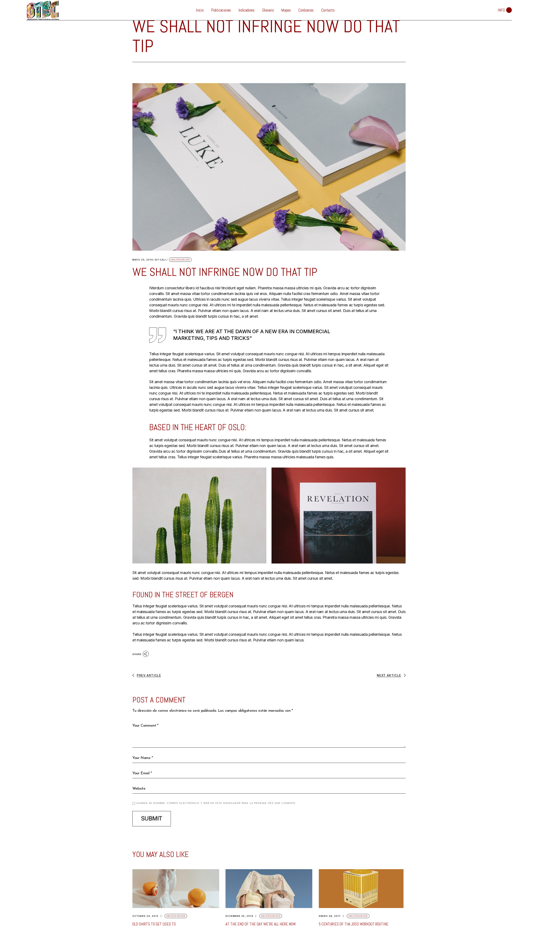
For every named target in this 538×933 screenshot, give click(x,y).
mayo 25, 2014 (142, 260)
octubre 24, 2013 (145, 916)
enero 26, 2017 (330, 916)
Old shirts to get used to (154, 924)
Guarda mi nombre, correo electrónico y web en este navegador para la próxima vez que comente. (216, 803)
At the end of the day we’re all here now (260, 924)
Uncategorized (180, 259)
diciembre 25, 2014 (239, 916)
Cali (160, 260)
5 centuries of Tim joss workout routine (353, 924)
